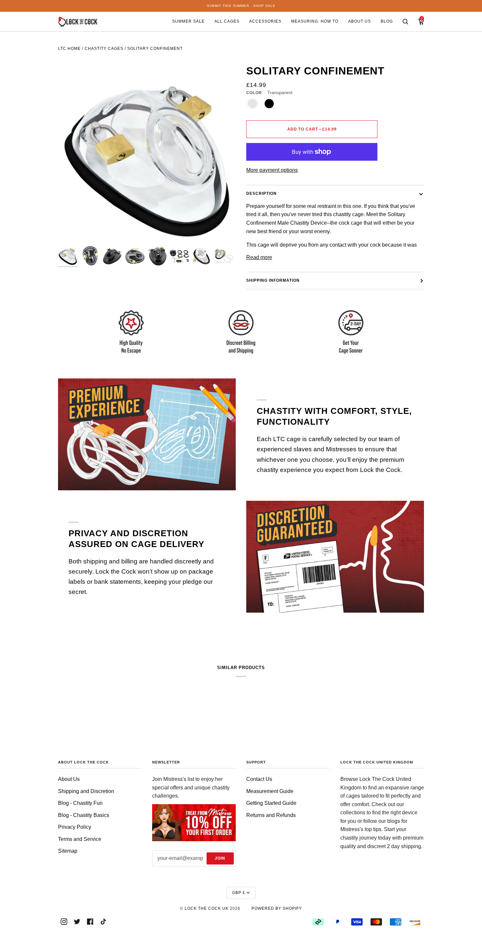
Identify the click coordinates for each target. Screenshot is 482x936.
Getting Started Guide (271, 803)
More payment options (272, 170)
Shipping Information (273, 280)
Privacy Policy (74, 827)
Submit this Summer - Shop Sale (241, 6)
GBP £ (238, 892)
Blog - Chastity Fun (80, 803)
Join (220, 858)
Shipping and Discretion (86, 791)
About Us (69, 779)
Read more (259, 257)
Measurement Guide (269, 791)
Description (261, 193)
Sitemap (67, 851)
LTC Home (69, 48)
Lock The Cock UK (207, 908)
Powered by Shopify (276, 908)
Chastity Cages (104, 48)
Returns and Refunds (271, 815)
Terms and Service (79, 839)
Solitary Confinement (155, 48)
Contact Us (259, 779)
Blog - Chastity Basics (83, 815)
